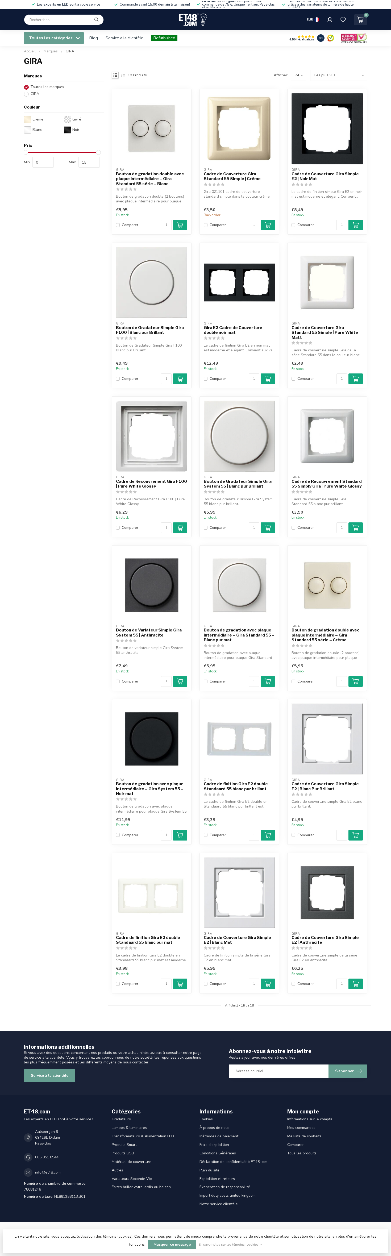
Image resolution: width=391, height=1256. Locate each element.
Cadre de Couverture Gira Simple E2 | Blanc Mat (237, 940)
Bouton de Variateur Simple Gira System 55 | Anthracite (149, 632)
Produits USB (123, 1153)
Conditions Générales (217, 1153)
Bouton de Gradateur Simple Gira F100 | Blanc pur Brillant (150, 330)
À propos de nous (214, 1127)
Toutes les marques (47, 87)
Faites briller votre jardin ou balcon (141, 1187)
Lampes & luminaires (129, 1127)
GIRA (70, 51)
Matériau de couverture (131, 1161)
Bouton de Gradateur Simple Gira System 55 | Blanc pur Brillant (238, 484)
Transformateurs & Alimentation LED (143, 1136)
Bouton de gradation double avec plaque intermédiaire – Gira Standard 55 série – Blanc (150, 179)
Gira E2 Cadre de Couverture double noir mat (233, 330)
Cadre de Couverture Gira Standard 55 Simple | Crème (232, 176)
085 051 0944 (47, 1157)
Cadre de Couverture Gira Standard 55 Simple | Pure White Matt (325, 332)
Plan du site (209, 1170)
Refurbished (164, 38)
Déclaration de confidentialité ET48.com (233, 1161)
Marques (51, 51)
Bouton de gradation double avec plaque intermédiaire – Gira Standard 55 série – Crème (325, 635)
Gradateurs (121, 1119)
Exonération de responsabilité (224, 1187)
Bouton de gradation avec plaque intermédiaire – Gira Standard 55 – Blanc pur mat (239, 635)
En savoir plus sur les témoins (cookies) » (230, 1244)
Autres (117, 1170)
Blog (93, 38)
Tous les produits (302, 1153)
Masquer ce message (172, 1244)
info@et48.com (48, 1172)
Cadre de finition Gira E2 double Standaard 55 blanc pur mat (148, 940)
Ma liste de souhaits (304, 1136)
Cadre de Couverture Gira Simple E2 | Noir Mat (325, 176)
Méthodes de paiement (218, 1136)
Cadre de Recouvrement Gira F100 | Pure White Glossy (151, 484)
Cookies (206, 1119)
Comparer (130, 225)
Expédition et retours (217, 1178)
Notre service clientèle (218, 1204)
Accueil (30, 51)
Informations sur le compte (309, 1119)
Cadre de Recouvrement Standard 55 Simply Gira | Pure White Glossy (327, 484)
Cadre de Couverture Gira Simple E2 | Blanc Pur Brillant (325, 786)
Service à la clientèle (124, 38)
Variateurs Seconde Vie (132, 1178)
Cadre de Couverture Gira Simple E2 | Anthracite (325, 940)
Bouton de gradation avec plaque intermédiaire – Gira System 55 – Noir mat (150, 788)
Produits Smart (124, 1144)
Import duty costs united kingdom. (227, 1195)
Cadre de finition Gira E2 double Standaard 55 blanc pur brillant (236, 786)
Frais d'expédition (214, 1144)
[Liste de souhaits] (343, 19)
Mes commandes (301, 1127)
